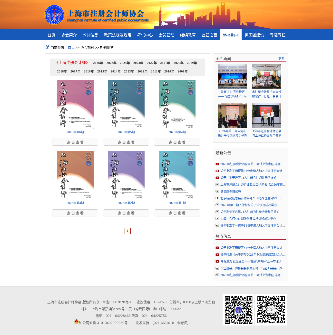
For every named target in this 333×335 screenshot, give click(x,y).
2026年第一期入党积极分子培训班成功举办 (232, 133)
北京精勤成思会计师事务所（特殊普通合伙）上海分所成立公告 (261, 198)
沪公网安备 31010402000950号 (103, 323)
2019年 (192, 63)
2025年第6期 (75, 132)
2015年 (102, 71)
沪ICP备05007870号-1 (114, 302)
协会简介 (69, 35)
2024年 (125, 63)
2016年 (89, 71)
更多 (281, 59)
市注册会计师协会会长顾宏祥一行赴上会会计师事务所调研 (266, 94)
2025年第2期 (126, 203)
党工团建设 (254, 35)
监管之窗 (209, 35)
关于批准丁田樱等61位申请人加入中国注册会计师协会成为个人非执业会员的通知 (273, 171)
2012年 (142, 71)
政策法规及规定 (117, 35)
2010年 (169, 71)
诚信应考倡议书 (230, 191)
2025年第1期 (177, 203)
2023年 (138, 63)
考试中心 (145, 35)
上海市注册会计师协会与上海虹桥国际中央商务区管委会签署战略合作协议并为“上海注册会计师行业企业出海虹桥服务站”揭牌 (266, 134)
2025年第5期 (126, 132)
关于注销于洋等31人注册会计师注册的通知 (248, 178)
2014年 (116, 71)
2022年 (152, 63)
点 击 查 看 (75, 142)
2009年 (183, 71)
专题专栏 (277, 35)
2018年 (62, 71)
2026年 (98, 63)
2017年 (75, 71)
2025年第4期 (177, 132)
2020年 (179, 63)
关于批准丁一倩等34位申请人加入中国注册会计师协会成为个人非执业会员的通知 (273, 225)
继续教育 (188, 35)
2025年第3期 (75, 203)
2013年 (129, 71)
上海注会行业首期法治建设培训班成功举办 (248, 219)
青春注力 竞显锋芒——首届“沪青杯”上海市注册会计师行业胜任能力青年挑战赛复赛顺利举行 (232, 94)
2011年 (156, 71)
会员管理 (166, 35)
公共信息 (90, 35)
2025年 (112, 63)
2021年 (165, 63)
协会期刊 (231, 35)
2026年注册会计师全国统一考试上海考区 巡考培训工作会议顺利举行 (265, 164)
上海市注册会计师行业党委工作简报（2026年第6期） (255, 184)
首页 (51, 35)
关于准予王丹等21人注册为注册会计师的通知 (249, 212)
